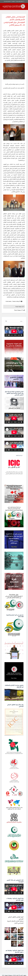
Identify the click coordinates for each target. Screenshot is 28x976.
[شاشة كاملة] (6, 335)
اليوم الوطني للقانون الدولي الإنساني (15, 918)
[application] (14, 331)
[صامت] (9, 335)
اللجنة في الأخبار (18, 923)
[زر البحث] (6, 321)
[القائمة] (3, 6)
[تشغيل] (21, 335)
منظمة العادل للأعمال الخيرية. (15, 921)
